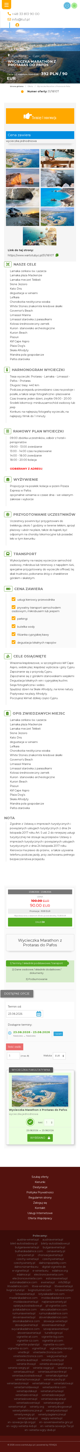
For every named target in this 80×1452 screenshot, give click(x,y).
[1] (49, 1122)
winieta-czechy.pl (52, 1360)
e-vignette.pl (20, 1270)
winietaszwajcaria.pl (53, 1399)
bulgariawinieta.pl (54, 1247)
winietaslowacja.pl (53, 1395)
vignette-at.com (27, 1336)
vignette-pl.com (52, 1340)
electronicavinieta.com (48, 1274)
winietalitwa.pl (41, 1383)
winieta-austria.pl (27, 1360)
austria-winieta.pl (28, 1239)
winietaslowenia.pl (25, 1399)
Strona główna (16, 86)
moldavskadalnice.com (56, 1298)
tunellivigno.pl (54, 1333)
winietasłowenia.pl (28, 1402)
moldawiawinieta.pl (26, 1301)
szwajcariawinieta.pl (55, 1329)
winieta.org (65, 1367)
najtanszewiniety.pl (54, 1301)
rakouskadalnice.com (53, 1309)
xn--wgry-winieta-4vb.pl (21, 1426)
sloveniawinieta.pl (24, 1317)
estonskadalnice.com (23, 1282)
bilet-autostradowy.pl (23, 1243)
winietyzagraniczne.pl (52, 1414)
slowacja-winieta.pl (55, 1321)
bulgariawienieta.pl (27, 1247)
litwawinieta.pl (64, 1286)
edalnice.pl (23, 1274)
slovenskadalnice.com (53, 1317)
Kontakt (40, 1208)
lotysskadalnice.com (52, 1294)
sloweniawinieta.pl (53, 1325)
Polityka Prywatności (40, 1192)
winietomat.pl (17, 1406)
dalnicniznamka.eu (26, 1266)
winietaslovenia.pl (26, 1395)
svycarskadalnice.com (26, 1329)
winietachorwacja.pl (27, 1379)
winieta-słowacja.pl (51, 1364)
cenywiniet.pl (25, 1255)
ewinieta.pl (48, 1282)
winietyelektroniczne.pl (27, 1410)
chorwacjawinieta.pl (50, 1255)
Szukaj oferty (40, 1177)
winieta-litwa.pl (26, 1364)
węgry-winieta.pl (51, 1418)
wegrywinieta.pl (57, 1356)
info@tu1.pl (21, 19)
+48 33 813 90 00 (25, 14)
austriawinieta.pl (52, 1239)
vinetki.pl (23, 1352)
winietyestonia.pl (57, 1410)
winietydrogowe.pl (60, 1406)
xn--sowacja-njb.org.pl (21, 1422)
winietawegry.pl (54, 1402)
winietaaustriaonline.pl (52, 1371)
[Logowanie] (17, 25)
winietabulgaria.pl (57, 1375)
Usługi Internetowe (40, 1213)
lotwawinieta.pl (25, 1294)
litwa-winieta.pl (41, 1286)
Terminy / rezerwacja (44, 117)
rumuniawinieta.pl (23, 1313)
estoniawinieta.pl (57, 1278)
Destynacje (40, 1187)
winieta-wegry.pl (18, 1367)
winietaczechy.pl (54, 1379)
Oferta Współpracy (40, 1218)
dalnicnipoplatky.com (52, 1263)
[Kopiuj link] (57, 255)
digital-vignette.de (54, 1266)
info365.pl (64, 1282)
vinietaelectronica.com (47, 1352)
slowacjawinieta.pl (26, 1325)
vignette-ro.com (53, 1344)
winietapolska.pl (27, 1391)
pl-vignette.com (56, 1305)
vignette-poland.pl (27, 1344)
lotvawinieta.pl (64, 1290)
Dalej (38, 922)
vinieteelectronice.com (28, 1356)
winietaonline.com (54, 1387)
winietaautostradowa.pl (27, 1375)
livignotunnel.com (39, 1290)
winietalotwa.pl (63, 1383)
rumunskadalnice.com (53, 1313)
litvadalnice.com (17, 1286)
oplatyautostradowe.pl (27, 1305)
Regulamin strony (40, 1197)
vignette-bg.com (52, 1336)
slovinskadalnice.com (26, 1321)
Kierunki (40, 1182)
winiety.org (37, 1406)
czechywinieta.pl (53, 1259)
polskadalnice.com (25, 1309)
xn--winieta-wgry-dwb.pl (40, 1430)
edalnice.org (60, 1270)
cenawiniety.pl (56, 1251)
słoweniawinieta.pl (29, 1333)
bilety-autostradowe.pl (55, 1243)
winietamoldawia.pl (26, 1387)
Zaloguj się (40, 1202)
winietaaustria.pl (24, 1371)
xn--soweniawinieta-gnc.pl (56, 1422)
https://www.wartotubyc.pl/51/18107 (31, 255)
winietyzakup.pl (28, 1418)
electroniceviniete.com (27, 1278)
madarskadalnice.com (23, 1298)
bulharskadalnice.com (29, 1251)
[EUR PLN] (59, 1056)
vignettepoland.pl (61, 1348)
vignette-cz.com (28, 1340)
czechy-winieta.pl (27, 1259)
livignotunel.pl (15, 1290)
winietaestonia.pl (17, 1383)
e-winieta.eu (40, 1270)
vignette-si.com (18, 1348)
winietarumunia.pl (52, 1391)
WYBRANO (38, 1137)
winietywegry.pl (24, 1414)
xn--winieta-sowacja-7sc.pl (57, 1426)
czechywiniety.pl (24, 1263)
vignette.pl (39, 1348)
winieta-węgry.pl (43, 1367)
